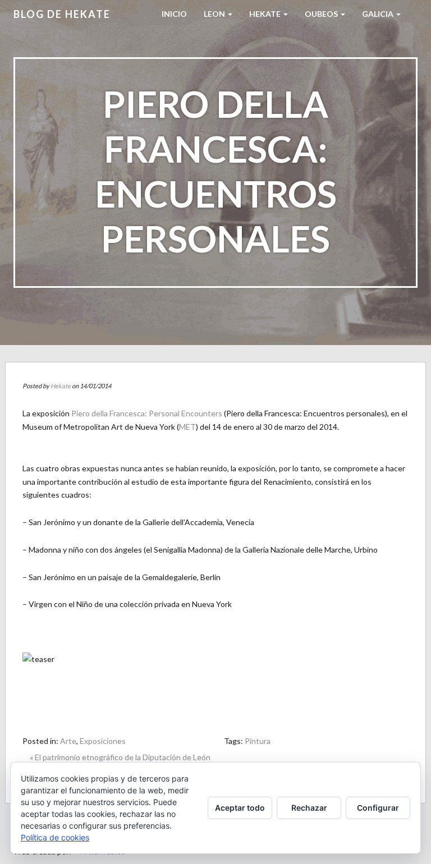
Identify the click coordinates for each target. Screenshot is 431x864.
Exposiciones (103, 741)
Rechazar (309, 807)
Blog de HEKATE (62, 14)
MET (187, 426)
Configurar (378, 807)
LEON (215, 14)
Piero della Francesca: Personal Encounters (146, 413)
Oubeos (322, 14)
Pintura (257, 741)
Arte (68, 741)
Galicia (378, 14)
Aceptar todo (240, 807)
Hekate (61, 385)
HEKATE (265, 14)
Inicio (174, 14)
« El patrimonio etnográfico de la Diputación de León (120, 757)
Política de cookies (55, 837)
